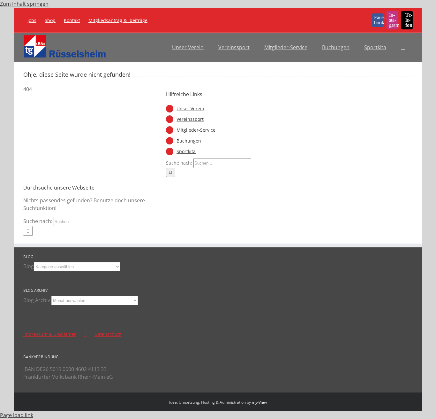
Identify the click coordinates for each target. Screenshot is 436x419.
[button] (403, 46)
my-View (259, 402)
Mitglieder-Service (196, 130)
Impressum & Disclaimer (49, 334)
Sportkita (186, 151)
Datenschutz (107, 334)
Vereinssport (190, 119)
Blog (28, 266)
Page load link (16, 415)
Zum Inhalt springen (24, 3)
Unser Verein (190, 108)
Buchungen (189, 141)
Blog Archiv (36, 300)
